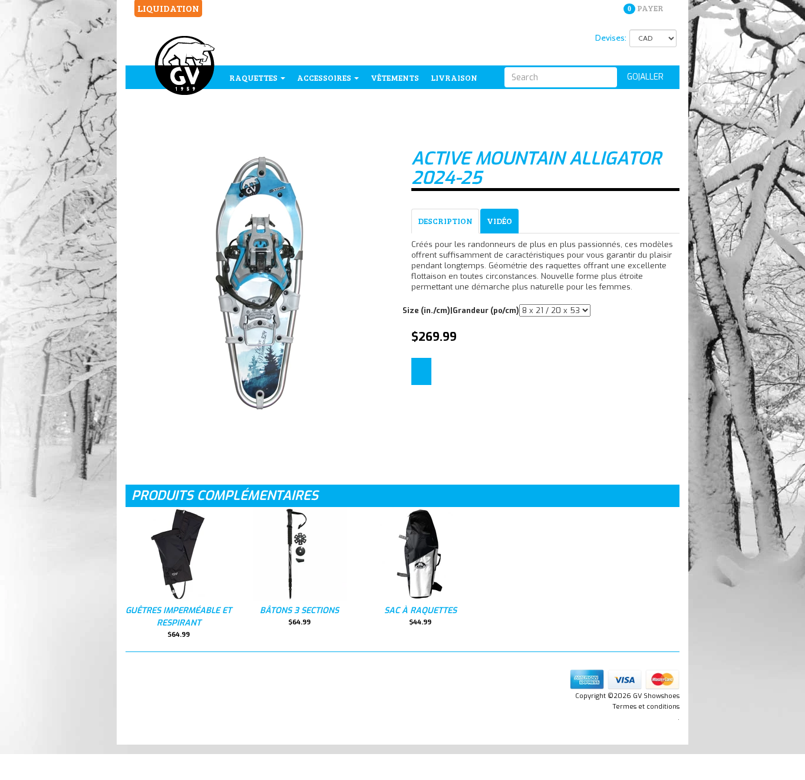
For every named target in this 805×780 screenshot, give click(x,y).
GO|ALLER (645, 77)
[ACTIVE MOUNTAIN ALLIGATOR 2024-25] (259, 281)
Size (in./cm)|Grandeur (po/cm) (460, 310)
